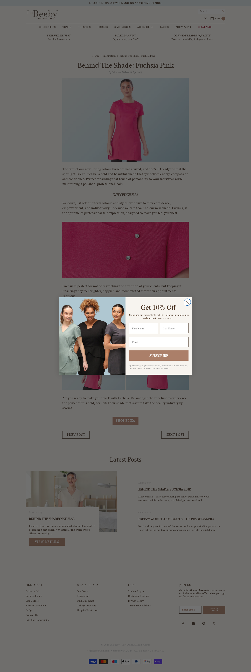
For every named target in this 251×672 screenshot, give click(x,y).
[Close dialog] (187, 302)
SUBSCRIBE (158, 355)
